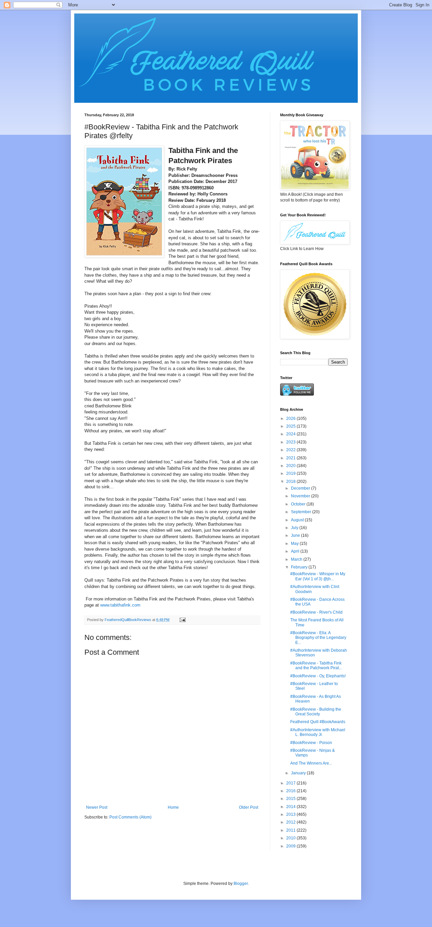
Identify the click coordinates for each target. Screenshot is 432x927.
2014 (291, 806)
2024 (291, 434)
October (298, 504)
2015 (291, 798)
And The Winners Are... (311, 763)
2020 (291, 465)
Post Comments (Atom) (130, 817)
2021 (291, 458)
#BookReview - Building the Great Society (315, 711)
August (298, 520)
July (295, 527)
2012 (291, 822)
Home (173, 807)
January (299, 773)
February (299, 567)
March (297, 559)
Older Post (248, 807)
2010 (291, 838)
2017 (291, 783)
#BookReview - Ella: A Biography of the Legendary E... (318, 637)
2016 (291, 791)
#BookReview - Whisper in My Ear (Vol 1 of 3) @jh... (317, 576)
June (296, 535)
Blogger (241, 883)
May (295, 543)
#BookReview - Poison (311, 742)
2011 (291, 830)
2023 (291, 442)
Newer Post (96, 807)
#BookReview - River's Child (316, 612)
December (301, 488)
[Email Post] (182, 620)
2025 (291, 426)
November (301, 496)
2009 (291, 846)
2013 (291, 814)
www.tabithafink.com (120, 605)
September (301, 511)
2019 (291, 473)
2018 (291, 481)
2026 (291, 418)
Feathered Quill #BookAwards (317, 721)
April (295, 551)
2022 (291, 449)
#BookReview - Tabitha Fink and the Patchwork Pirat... (316, 665)
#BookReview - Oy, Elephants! (318, 676)
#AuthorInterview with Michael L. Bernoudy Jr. (317, 732)
